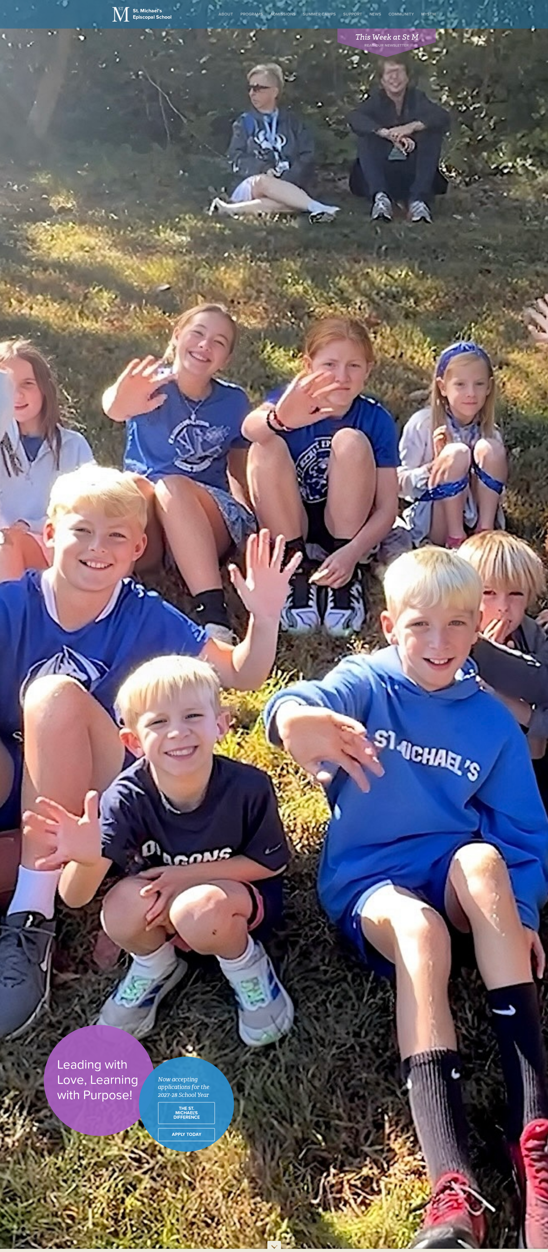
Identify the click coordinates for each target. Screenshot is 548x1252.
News (375, 14)
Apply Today (186, 1134)
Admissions (283, 14)
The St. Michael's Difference (186, 1113)
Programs (251, 14)
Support (352, 14)
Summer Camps (319, 14)
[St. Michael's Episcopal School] (121, 14)
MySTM (428, 14)
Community (401, 14)
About (226, 14)
